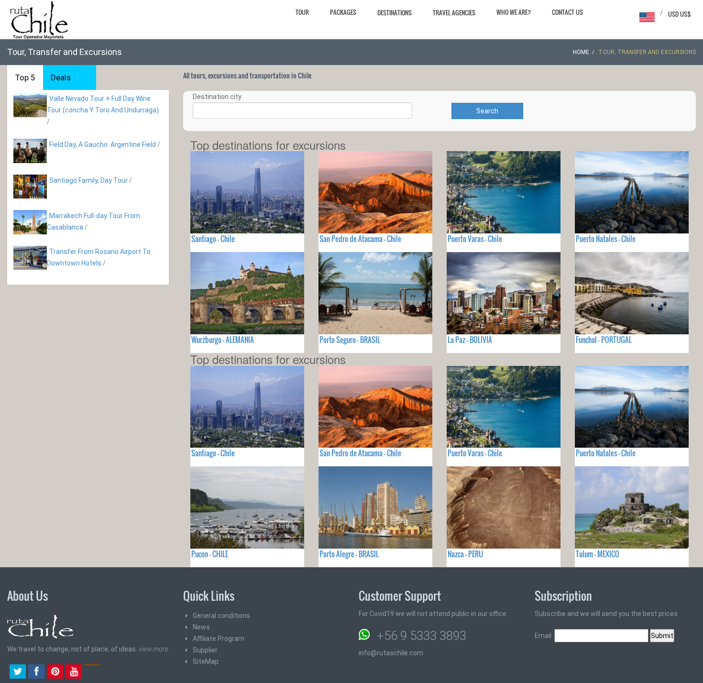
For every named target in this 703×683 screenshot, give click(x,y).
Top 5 (25, 77)
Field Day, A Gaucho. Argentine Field (102, 144)
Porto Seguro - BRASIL (349, 339)
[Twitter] (18, 672)
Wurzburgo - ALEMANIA (222, 339)
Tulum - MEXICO (597, 554)
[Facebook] (36, 672)
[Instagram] (92, 672)
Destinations (394, 12)
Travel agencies (454, 12)
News (201, 627)
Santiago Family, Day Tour (88, 180)
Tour (302, 12)
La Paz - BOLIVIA (470, 339)
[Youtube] (74, 672)
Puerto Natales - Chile (606, 238)
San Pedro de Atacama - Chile (360, 238)
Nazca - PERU (465, 554)
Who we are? (513, 12)
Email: (544, 635)
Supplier (205, 650)
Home (581, 52)
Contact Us (567, 12)
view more (153, 649)
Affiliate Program (218, 638)
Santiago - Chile (213, 238)
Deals (61, 77)
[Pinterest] (55, 672)
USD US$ (679, 14)
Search (487, 111)
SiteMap (206, 661)
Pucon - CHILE (209, 554)
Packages (343, 12)
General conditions (221, 615)
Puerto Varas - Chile (475, 238)
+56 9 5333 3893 (421, 635)
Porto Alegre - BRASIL (349, 554)
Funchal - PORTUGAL (604, 339)
